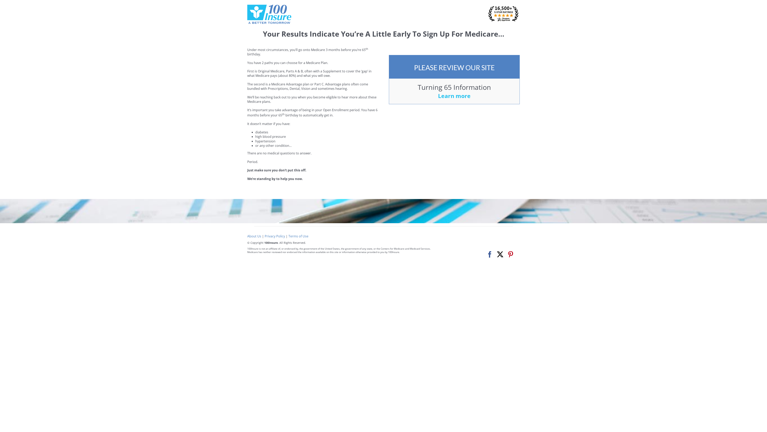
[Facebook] (490, 254)
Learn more (454, 96)
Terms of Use (298, 236)
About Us (254, 236)
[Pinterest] (510, 254)
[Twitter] (500, 254)
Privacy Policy (275, 236)
